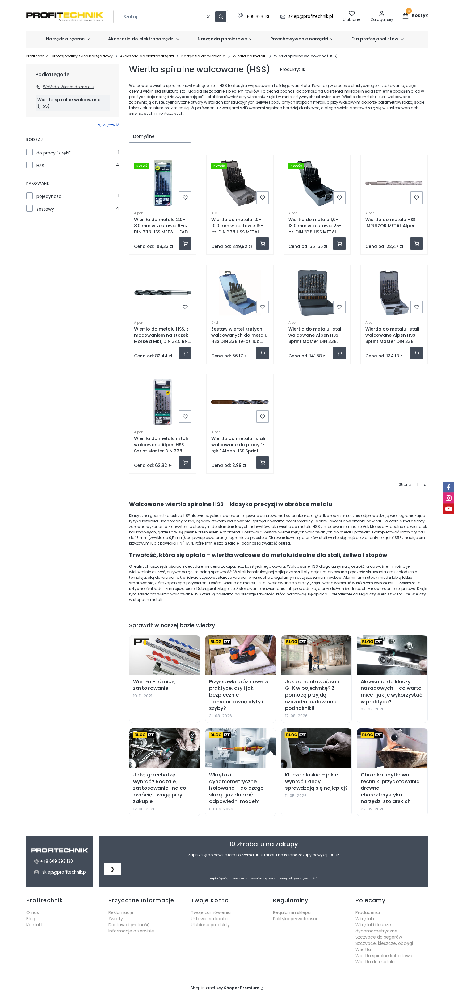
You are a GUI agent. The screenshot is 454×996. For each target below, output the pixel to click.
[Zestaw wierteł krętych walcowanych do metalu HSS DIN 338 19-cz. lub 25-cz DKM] (240, 293)
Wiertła (363, 949)
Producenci (367, 912)
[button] (220, 16)
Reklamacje (120, 912)
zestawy (45, 209)
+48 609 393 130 (56, 861)
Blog (30, 919)
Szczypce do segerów (378, 937)
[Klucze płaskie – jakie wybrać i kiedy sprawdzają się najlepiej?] (316, 748)
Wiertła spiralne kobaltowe (383, 956)
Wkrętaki (364, 919)
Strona (405, 484)
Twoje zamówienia (211, 912)
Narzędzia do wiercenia (203, 56)
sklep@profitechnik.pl (310, 16)
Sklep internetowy (225, 987)
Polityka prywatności (295, 919)
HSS (40, 166)
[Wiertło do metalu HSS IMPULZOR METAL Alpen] (394, 183)
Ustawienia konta (209, 919)
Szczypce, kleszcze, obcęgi (384, 943)
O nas (32, 912)
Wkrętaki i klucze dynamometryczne (376, 928)
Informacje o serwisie (131, 931)
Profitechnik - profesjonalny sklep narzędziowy (69, 56)
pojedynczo (48, 196)
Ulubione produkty (210, 925)
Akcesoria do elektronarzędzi (147, 56)
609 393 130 (259, 17)
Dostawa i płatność (129, 925)
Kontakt (34, 925)
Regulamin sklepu (292, 912)
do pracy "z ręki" (53, 153)
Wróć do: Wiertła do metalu (68, 86)
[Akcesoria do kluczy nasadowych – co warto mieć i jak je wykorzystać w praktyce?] (392, 655)
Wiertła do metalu (250, 56)
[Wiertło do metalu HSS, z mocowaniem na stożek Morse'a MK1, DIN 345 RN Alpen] (162, 293)
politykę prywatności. (303, 878)
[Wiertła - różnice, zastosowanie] (164, 655)
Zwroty (115, 919)
